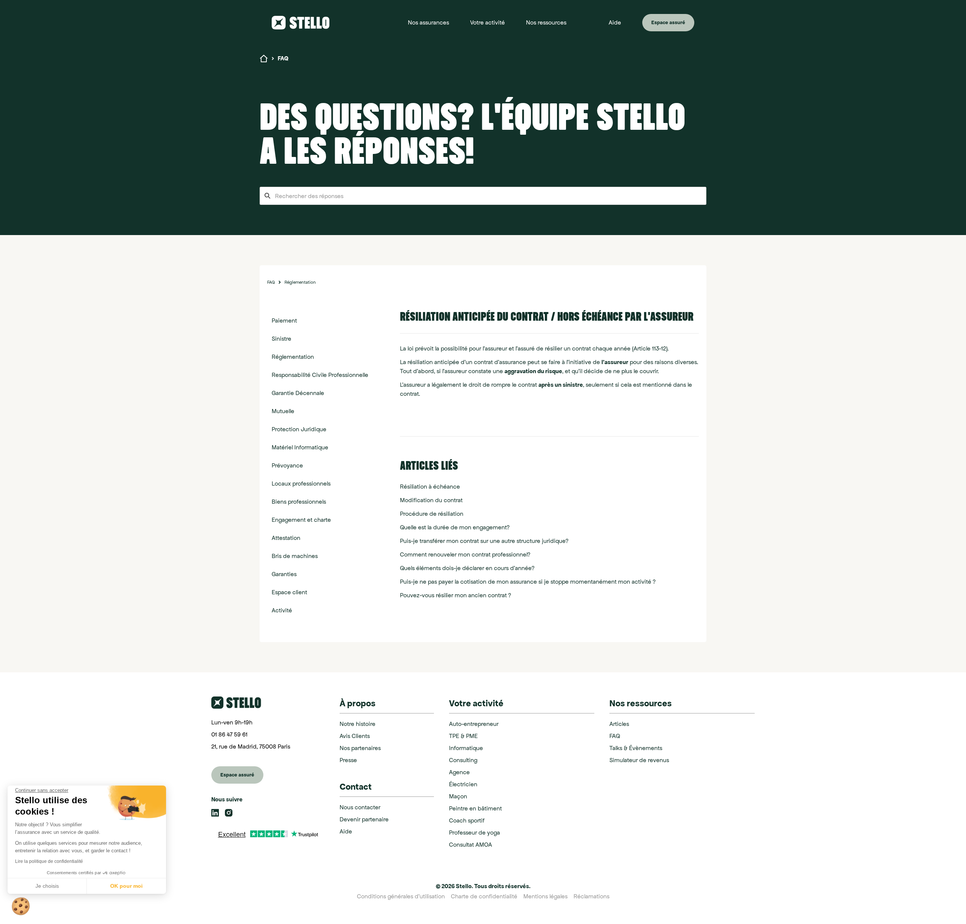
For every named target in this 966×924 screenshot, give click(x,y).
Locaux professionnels (301, 483)
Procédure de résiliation (431, 513)
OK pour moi (126, 886)
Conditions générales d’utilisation (401, 896)
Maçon (458, 796)
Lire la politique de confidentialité (49, 861)
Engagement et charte (301, 520)
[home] (308, 23)
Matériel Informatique (300, 447)
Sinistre (281, 338)
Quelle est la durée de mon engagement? (454, 527)
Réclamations (591, 896)
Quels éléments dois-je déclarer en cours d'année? (467, 568)
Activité (282, 610)
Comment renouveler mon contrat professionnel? (465, 554)
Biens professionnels (299, 501)
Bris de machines (295, 556)
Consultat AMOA (470, 844)
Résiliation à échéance (430, 486)
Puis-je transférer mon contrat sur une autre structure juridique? (484, 541)
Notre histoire (357, 724)
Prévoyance (287, 465)
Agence (459, 772)
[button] (428, 22)
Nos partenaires (360, 748)
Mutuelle (283, 411)
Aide (346, 831)
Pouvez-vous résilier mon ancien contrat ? (455, 595)
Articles (619, 724)
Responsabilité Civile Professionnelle (320, 375)
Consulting (463, 760)
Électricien (463, 784)
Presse (348, 760)
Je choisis (47, 886)
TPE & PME (463, 736)
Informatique (466, 748)
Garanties (284, 574)
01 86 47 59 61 (229, 734)
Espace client (289, 592)
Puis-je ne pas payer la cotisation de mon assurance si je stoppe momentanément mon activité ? (527, 581)
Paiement (284, 320)
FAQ (271, 282)
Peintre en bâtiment (475, 808)
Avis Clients (355, 736)
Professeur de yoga (474, 832)
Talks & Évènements (635, 748)
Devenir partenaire (364, 819)
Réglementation (300, 282)
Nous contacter (360, 807)
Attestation (286, 538)
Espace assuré (668, 22)
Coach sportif (467, 820)
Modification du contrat (431, 500)
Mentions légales (545, 896)
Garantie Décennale (298, 393)
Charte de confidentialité (484, 896)
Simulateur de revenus (639, 760)
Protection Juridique (299, 429)
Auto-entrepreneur (473, 724)
